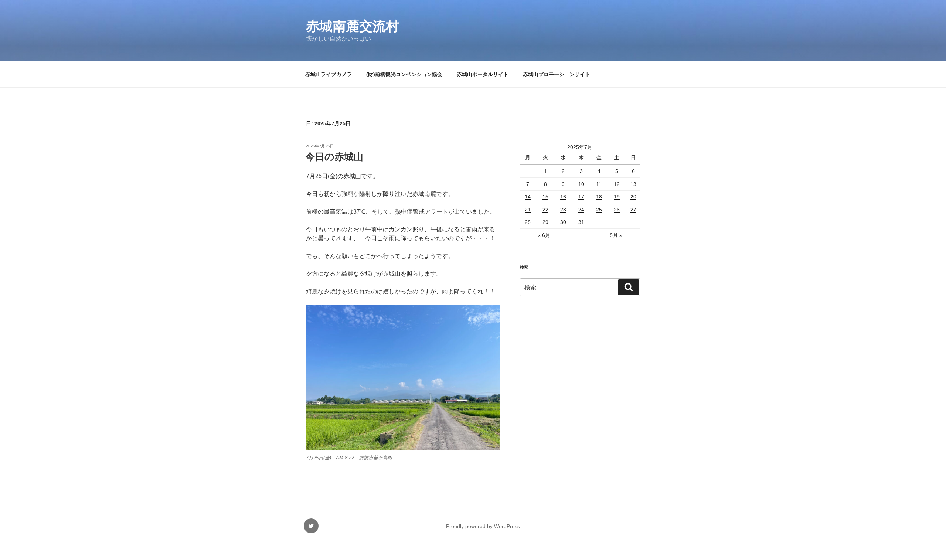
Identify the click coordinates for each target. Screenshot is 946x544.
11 (599, 184)
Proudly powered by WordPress (483, 526)
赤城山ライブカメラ (328, 74)
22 (545, 209)
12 (617, 184)
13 (633, 184)
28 (528, 222)
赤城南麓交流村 (352, 26)
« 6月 (544, 235)
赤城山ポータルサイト (482, 74)
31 (581, 222)
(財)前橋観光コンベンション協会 (404, 74)
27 (633, 209)
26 (617, 209)
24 (581, 209)
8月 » (616, 235)
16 (563, 197)
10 (581, 184)
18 (599, 197)
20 (633, 197)
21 (528, 209)
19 (617, 197)
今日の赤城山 (334, 156)
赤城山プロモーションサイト (556, 74)
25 (599, 209)
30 (563, 222)
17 (581, 197)
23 (563, 209)
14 (528, 197)
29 (545, 222)
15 (545, 197)
